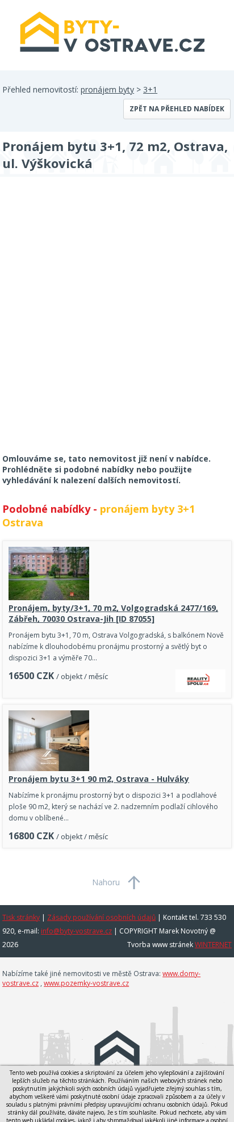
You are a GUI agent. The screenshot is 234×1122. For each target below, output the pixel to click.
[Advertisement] (117, 322)
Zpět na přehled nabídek (176, 109)
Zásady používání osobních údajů (101, 917)
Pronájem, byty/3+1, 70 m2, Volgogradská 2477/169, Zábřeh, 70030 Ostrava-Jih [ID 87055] (113, 613)
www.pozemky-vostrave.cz (86, 983)
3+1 (150, 89)
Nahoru (106, 882)
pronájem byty (107, 89)
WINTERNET (213, 944)
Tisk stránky (21, 917)
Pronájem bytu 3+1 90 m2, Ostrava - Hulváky (99, 778)
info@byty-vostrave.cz (76, 931)
